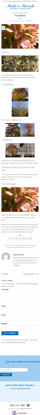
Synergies (4, 274)
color (13, 247)
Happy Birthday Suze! (31, 274)
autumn (8, 247)
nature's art (25, 247)
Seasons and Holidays (20, 13)
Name (4, 306)
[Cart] (38, 6)
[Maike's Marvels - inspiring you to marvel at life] (20, 6)
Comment (5, 289)
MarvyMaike (29, 21)
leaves (19, 247)
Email (3, 315)
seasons (31, 247)
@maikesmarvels (24, 388)
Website (4, 323)
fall (16, 247)
